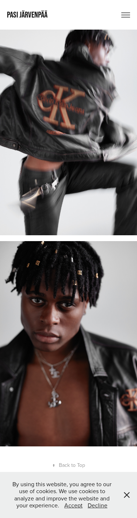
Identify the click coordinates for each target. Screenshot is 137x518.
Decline (97, 505)
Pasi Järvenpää (27, 14)
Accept (73, 505)
